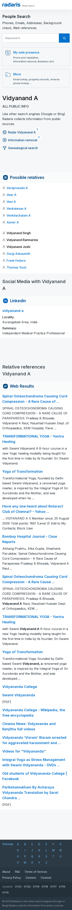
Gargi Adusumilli (18, 254)
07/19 (36, 886)
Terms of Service (35, 871)
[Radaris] (11, 4)
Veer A (12, 195)
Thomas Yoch (16, 267)
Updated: (7, 886)
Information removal (22, 140)
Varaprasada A (17, 188)
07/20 (27, 886)
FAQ (17, 871)
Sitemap (7, 844)
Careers (31, 877)
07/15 (5, 892)
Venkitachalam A (19, 215)
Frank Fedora (16, 260)
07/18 (45, 886)
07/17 (53, 886)
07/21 (18, 886)
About (6, 871)
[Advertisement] (36, 163)
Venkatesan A (16, 208)
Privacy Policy (11, 877)
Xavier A (13, 222)
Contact (46, 877)
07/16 (62, 886)
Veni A (11, 202)
